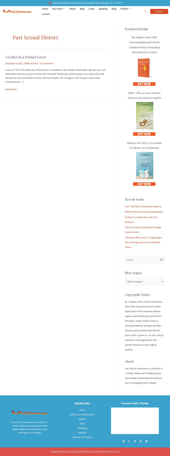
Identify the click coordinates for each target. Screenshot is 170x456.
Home (45, 8)
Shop (114, 8)
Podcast (82, 432)
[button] (145, 11)
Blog (82, 8)
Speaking (103, 8)
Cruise (91, 8)
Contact (46, 14)
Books (72, 8)
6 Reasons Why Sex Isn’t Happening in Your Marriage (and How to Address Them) (143, 242)
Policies (124, 8)
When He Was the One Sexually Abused (144, 211)
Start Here (57, 8)
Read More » (11, 89)
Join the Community (82, 437)
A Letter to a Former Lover (25, 57)
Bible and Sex (31, 63)
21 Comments (47, 63)
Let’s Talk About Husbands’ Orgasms (143, 206)
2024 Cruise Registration (82, 414)
